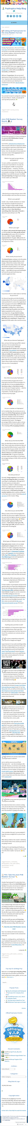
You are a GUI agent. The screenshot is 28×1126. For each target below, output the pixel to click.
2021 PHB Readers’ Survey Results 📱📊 (12, 120)
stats (3, 955)
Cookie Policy (7, 1120)
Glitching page (16, 732)
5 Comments (5, 111)
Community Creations (17, 551)
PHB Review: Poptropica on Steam (16, 1002)
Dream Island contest (7, 771)
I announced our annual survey (16, 143)
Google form (5, 70)
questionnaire (5, 865)
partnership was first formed (9, 595)
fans (11, 863)
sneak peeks (8, 777)
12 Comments (5, 867)
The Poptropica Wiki (7, 590)
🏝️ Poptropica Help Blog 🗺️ (14, 9)
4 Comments (5, 957)
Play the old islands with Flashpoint (16, 991)
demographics (5, 863)
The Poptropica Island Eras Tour (16, 1000)
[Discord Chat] (8, 16)
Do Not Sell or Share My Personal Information (14, 1110)
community (14, 861)
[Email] (11, 16)
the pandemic (13, 350)
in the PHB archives (16, 944)
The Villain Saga (6, 557)
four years (4, 49)
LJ (12, 34)
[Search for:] (14, 982)
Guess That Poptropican (8, 651)
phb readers (16, 863)
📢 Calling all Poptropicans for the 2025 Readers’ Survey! (14, 32)
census (8, 954)
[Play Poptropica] (20, 16)
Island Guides (14, 692)
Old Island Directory (14, 730)
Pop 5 (6, 555)
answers (8, 861)
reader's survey (10, 110)
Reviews (13, 555)
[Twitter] (17, 16)
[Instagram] (14, 16)
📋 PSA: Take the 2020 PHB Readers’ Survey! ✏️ (12, 876)
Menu (15, 22)
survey (17, 110)
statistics (19, 954)
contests (10, 553)
